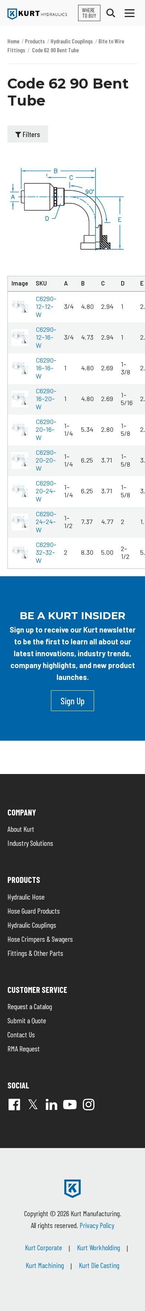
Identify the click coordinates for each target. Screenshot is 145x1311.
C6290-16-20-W (46, 399)
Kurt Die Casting (99, 1265)
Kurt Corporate (43, 1247)
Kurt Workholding (98, 1247)
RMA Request (23, 1048)
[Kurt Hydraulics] (37, 14)
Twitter (32, 1104)
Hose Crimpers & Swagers (40, 938)
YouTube (70, 1104)
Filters (30, 134)
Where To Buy (89, 13)
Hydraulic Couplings (72, 40)
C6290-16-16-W (46, 368)
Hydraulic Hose (26, 896)
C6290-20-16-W (46, 429)
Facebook (14, 1104)
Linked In (51, 1104)
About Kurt (20, 828)
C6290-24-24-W (46, 522)
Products (35, 40)
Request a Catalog (29, 1006)
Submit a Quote (26, 1020)
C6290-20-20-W (46, 460)
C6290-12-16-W (46, 337)
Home (13, 40)
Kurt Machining (45, 1265)
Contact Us (21, 1034)
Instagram (88, 1104)
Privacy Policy (97, 1225)
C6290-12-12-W (46, 306)
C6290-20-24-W (46, 491)
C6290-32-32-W (46, 552)
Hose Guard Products (33, 910)
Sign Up (72, 700)
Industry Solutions (30, 842)
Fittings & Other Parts (35, 952)
